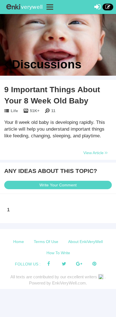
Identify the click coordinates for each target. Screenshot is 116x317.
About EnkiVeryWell (85, 241)
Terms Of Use (46, 241)
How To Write (58, 253)
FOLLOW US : (28, 264)
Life (14, 110)
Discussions (44, 64)
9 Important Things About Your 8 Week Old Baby (52, 95)
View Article (94, 153)
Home (18, 241)
